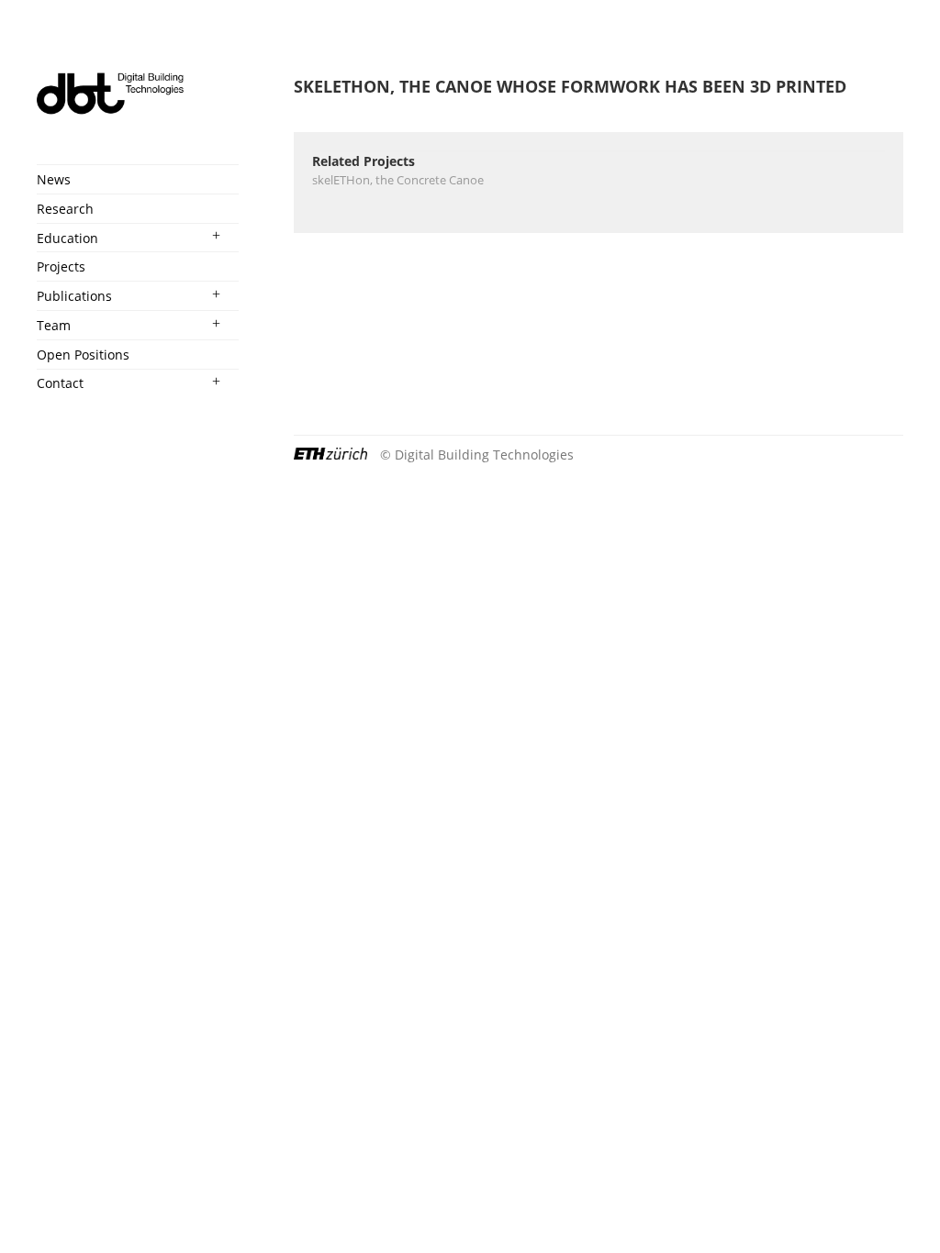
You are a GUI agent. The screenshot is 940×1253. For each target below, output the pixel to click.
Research (65, 208)
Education (67, 238)
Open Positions (83, 354)
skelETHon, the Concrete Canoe (398, 180)
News (54, 179)
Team (54, 325)
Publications (74, 296)
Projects (61, 266)
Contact (60, 383)
